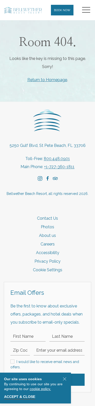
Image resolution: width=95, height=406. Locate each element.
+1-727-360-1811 (59, 166)
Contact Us (47, 218)
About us (47, 235)
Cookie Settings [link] (47, 269)
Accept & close (19, 397)
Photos (47, 226)
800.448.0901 (57, 158)
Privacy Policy (47, 261)
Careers (48, 244)
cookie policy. (40, 389)
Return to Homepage (47, 79)
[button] (86, 10)
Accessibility (47, 252)
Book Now (62, 10)
